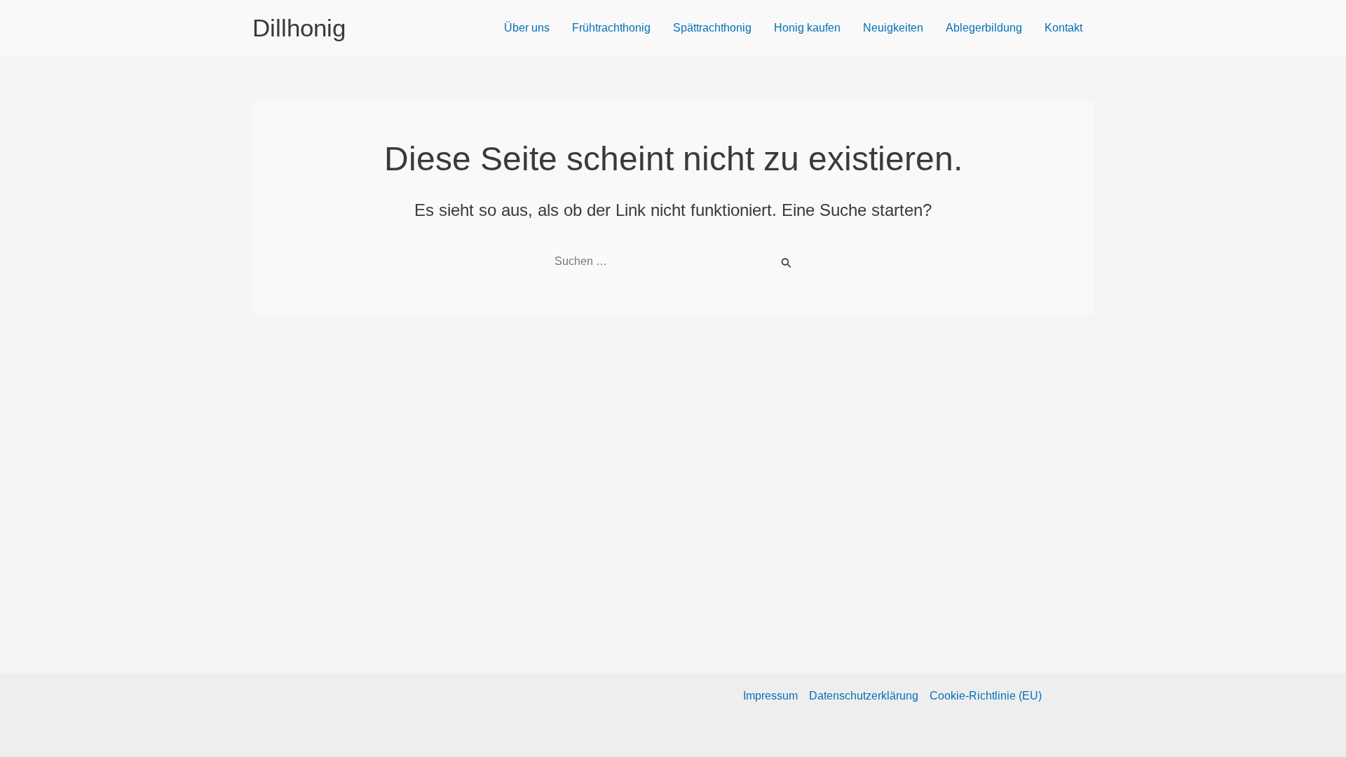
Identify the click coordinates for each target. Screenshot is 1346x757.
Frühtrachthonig (611, 28)
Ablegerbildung (984, 28)
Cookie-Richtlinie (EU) (986, 696)
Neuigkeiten (893, 28)
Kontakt (1063, 28)
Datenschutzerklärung (863, 696)
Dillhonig (299, 27)
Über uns (527, 28)
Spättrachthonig (712, 28)
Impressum (770, 696)
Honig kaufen (807, 28)
